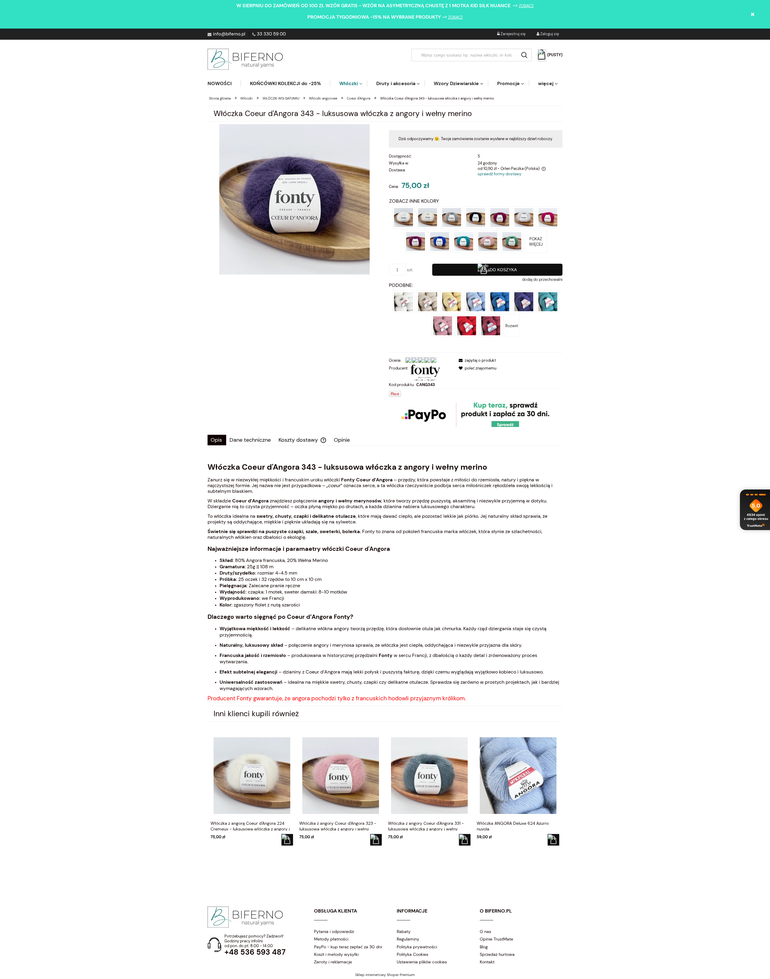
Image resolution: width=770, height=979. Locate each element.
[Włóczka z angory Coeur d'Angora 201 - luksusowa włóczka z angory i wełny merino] (499, 217)
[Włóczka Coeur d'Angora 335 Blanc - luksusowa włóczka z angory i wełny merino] (403, 217)
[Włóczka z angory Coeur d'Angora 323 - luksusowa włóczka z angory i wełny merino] (487, 241)
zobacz (526, 5)
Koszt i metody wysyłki (336, 954)
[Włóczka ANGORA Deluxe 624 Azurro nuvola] (475, 301)
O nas (485, 931)
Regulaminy (408, 939)
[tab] (217, 440)
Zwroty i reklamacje (333, 962)
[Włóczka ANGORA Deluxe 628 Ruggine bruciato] (490, 325)
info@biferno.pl (229, 34)
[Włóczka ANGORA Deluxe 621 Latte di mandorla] (427, 301)
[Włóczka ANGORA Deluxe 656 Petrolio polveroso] (499, 301)
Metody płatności (331, 939)
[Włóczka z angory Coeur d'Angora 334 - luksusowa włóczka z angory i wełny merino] (475, 217)
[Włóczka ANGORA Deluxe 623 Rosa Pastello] (442, 325)
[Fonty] (425, 372)
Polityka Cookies (412, 954)
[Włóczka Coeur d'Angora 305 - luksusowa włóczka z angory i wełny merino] (547, 217)
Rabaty (404, 931)
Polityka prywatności (417, 947)
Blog (484, 947)
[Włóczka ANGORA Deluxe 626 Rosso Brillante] (466, 325)
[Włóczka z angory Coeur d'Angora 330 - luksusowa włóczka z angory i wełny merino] (511, 241)
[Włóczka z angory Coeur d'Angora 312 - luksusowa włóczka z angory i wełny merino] (439, 241)
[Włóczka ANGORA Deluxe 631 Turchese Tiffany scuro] (547, 301)
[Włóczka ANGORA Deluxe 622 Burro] (451, 301)
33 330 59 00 (271, 34)
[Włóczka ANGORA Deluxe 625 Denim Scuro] (523, 301)
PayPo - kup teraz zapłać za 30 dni (348, 947)
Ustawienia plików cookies (422, 962)
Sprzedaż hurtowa (497, 954)
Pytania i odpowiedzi (334, 931)
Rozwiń (511, 325)
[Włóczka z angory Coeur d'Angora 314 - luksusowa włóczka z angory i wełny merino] (463, 241)
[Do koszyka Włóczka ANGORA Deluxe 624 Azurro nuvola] (553, 840)
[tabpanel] (385, 582)
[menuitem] (224, 83)
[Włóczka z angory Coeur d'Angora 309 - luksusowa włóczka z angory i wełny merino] (415, 241)
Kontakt (487, 962)
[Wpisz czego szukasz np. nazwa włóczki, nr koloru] (524, 55)
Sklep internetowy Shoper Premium (385, 974)
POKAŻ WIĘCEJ (536, 241)
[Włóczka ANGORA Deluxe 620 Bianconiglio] (403, 301)
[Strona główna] (245, 59)
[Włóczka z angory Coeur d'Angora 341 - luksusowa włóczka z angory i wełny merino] (523, 217)
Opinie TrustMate (496, 939)
